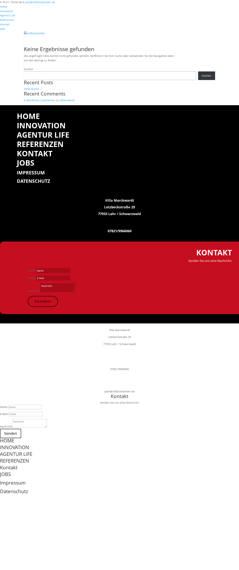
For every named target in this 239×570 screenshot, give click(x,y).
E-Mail (32, 278)
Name (31, 270)
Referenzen (7, 20)
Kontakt (5, 24)
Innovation (6, 11)
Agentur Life (7, 15)
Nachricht (34, 291)
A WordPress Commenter (39, 100)
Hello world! (31, 89)
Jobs (2, 29)
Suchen (28, 69)
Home (3, 6)
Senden (43, 301)
